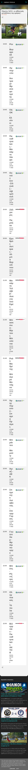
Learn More (12, 768)
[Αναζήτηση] (26, 2)
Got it (17, 768)
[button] (2, 17)
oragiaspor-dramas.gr (9, 2)
